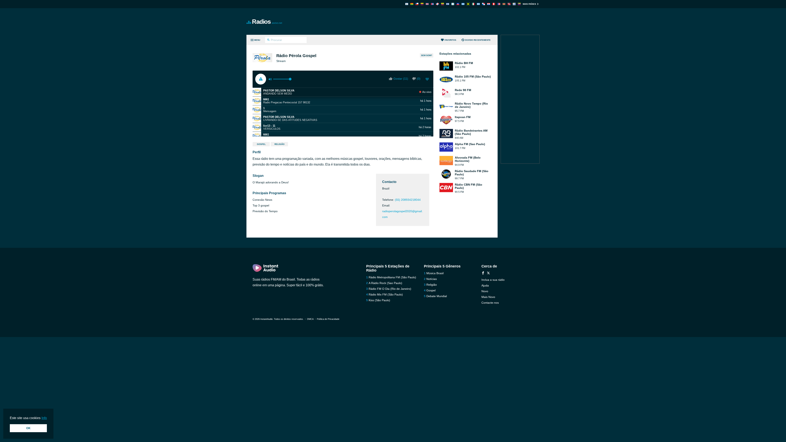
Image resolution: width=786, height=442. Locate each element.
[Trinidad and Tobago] (509, 4)
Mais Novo (488, 297)
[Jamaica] (468, 4)
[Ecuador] (442, 4)
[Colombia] (422, 4)
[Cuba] (432, 4)
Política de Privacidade (328, 319)
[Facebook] (483, 273)
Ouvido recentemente (478, 40)
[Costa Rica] (427, 4)
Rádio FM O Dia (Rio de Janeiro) (390, 288)
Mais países (529, 4)
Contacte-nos (490, 302)
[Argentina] (406, 4)
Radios (267, 21)
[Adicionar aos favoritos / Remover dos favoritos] (427, 79)
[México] (473, 4)
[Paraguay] (488, 4)
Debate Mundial (436, 296)
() (418, 78)
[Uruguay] (514, 4)
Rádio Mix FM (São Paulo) (386, 294)
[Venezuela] (519, 4)
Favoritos (450, 40)
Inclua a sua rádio (493, 279)
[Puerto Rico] (498, 4)
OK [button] (28, 428)
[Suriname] (504, 4)
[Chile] (417, 4)
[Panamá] (483, 4)
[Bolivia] (411, 4)
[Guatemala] (452, 4)
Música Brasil (435, 273)
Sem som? (426, 55)
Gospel (261, 144)
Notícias (431, 279)
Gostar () (400, 78)
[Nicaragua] (478, 4)
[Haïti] (457, 4)
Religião (279, 144)
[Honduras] (463, 4)
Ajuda (485, 285)
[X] (488, 273)
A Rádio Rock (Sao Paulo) (385, 283)
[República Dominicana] (437, 4)
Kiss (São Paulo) (379, 300)
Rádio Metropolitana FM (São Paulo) (392, 277)
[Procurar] (268, 40)
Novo (484, 291)
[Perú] (493, 4)
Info (44, 418)
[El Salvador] (447, 4)
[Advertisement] (439, 21)
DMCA (310, 319)
